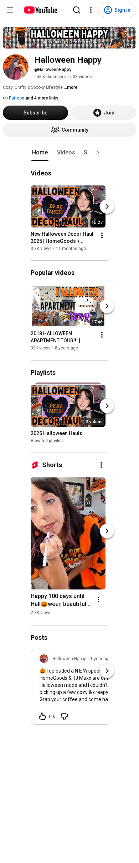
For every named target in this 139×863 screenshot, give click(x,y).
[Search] (76, 10)
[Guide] (10, 10)
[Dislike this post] (64, 716)
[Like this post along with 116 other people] (42, 716)
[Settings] (91, 10)
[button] (97, 152)
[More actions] (102, 235)
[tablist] (69, 152)
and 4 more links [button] (42, 98)
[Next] (107, 206)
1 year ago (100, 658)
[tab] (39, 152)
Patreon (16, 98)
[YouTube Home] (40, 10)
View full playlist (47, 440)
